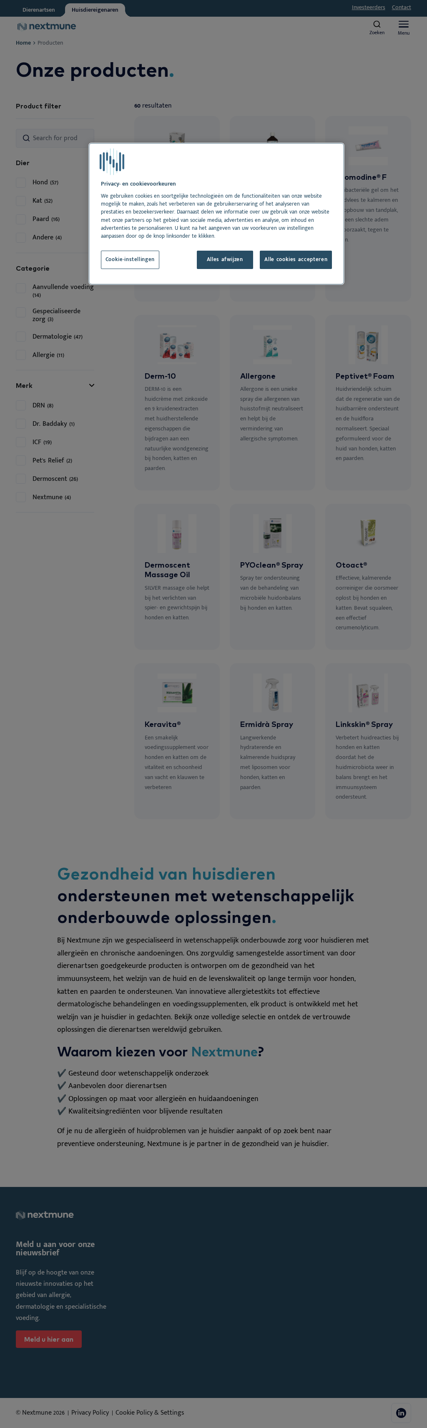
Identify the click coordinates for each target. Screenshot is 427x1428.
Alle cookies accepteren (295, 259)
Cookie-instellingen (130, 259)
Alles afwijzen (225, 259)
